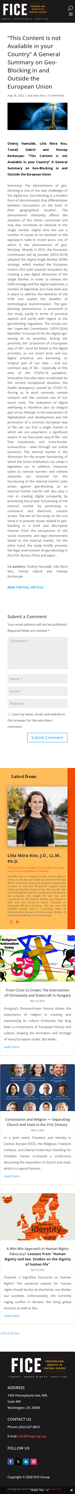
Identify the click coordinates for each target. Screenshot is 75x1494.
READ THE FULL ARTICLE (25, 587)
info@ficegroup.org (32, 1436)
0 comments (56, 95)
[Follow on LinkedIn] (26, 1462)
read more (11, 1047)
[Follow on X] (18, 1462)
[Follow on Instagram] (34, 1462)
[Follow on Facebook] (11, 1462)
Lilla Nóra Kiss (36, 95)
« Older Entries (9, 1333)
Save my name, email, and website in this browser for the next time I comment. (36, 720)
